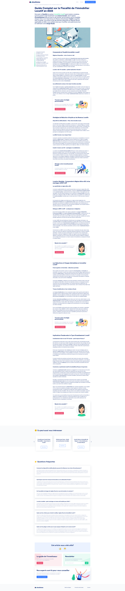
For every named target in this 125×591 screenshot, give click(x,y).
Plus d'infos (44, 447)
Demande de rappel (59, 252)
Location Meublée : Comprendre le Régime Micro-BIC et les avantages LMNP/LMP (42, 59)
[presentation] (91, 441)
